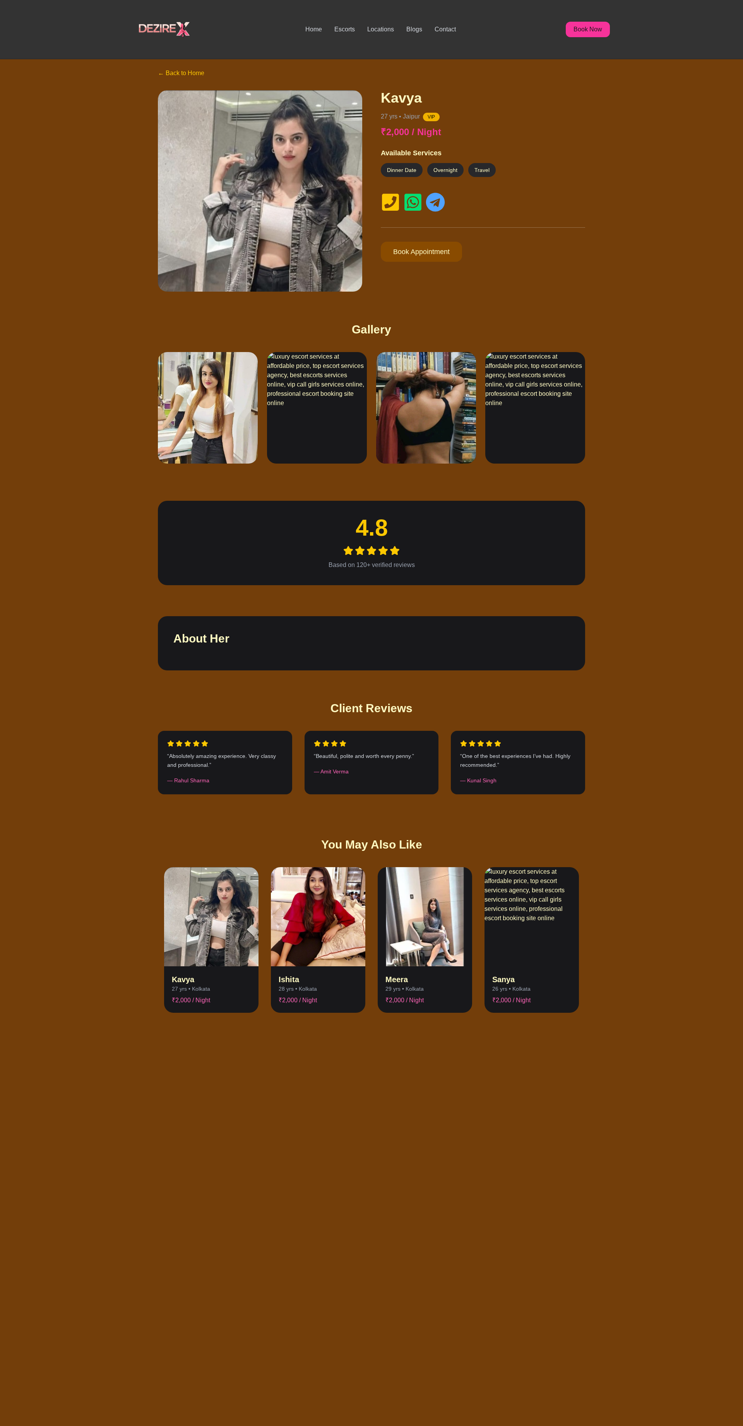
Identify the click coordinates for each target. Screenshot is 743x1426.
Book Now (588, 29)
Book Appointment (421, 252)
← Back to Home (181, 73)
